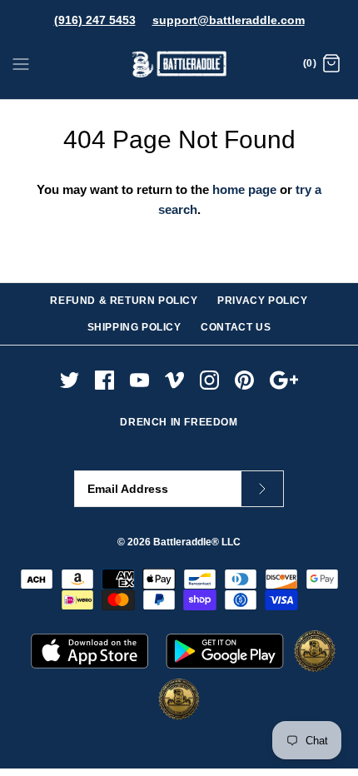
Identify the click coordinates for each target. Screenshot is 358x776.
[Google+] (284, 380)
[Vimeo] (174, 380)
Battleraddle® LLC (197, 542)
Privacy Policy (262, 300)
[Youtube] (139, 380)
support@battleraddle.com (228, 20)
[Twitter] (69, 380)
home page (244, 189)
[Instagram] (209, 380)
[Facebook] (104, 380)
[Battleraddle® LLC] (179, 64)
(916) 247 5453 (95, 20)
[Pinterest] (244, 380)
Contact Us (236, 327)
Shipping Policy (134, 327)
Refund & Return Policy (123, 300)
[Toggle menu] (21, 63)
